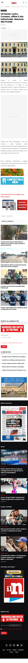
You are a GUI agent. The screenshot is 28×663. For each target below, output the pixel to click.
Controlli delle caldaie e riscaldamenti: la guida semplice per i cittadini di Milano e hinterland (13, 557)
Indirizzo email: (4, 625)
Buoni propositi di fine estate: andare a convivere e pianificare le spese (14, 530)
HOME (4, 650)
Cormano (3, 216)
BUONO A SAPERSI (4, 524)
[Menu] (2, 2)
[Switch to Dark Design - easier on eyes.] (23, 2)
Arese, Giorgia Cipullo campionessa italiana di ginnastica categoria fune (12, 498)
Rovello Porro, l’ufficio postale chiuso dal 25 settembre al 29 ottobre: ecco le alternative (13, 360)
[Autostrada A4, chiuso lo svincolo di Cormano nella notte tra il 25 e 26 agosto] (14, 255)
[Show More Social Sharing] (8, 28)
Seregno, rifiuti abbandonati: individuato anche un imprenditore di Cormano (14, 308)
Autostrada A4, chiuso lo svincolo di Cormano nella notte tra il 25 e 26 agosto (13, 266)
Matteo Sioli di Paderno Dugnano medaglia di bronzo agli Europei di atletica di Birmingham (12, 471)
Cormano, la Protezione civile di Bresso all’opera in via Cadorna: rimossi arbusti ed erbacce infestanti (13, 243)
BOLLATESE (3, 492)
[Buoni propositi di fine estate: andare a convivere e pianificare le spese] (14, 517)
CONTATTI (11, 652)
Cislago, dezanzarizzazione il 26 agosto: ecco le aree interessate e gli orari (14, 371)
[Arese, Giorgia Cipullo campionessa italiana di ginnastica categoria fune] (14, 485)
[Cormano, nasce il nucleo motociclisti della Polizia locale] (14, 276)
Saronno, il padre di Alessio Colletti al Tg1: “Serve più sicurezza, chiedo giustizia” (13, 364)
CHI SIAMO (8, 650)
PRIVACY (17, 652)
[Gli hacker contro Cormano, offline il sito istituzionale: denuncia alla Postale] (14, 49)
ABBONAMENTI (21, 650)
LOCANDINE (14, 650)
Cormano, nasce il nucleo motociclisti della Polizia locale (13, 287)
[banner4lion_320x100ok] (12, 172)
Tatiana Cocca (9, 216)
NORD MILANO (3, 10)
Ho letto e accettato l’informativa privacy (12, 343)
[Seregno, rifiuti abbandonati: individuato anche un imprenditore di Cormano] (14, 298)
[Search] (26, 2)
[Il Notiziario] (14, 2)
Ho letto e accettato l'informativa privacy (12, 629)
